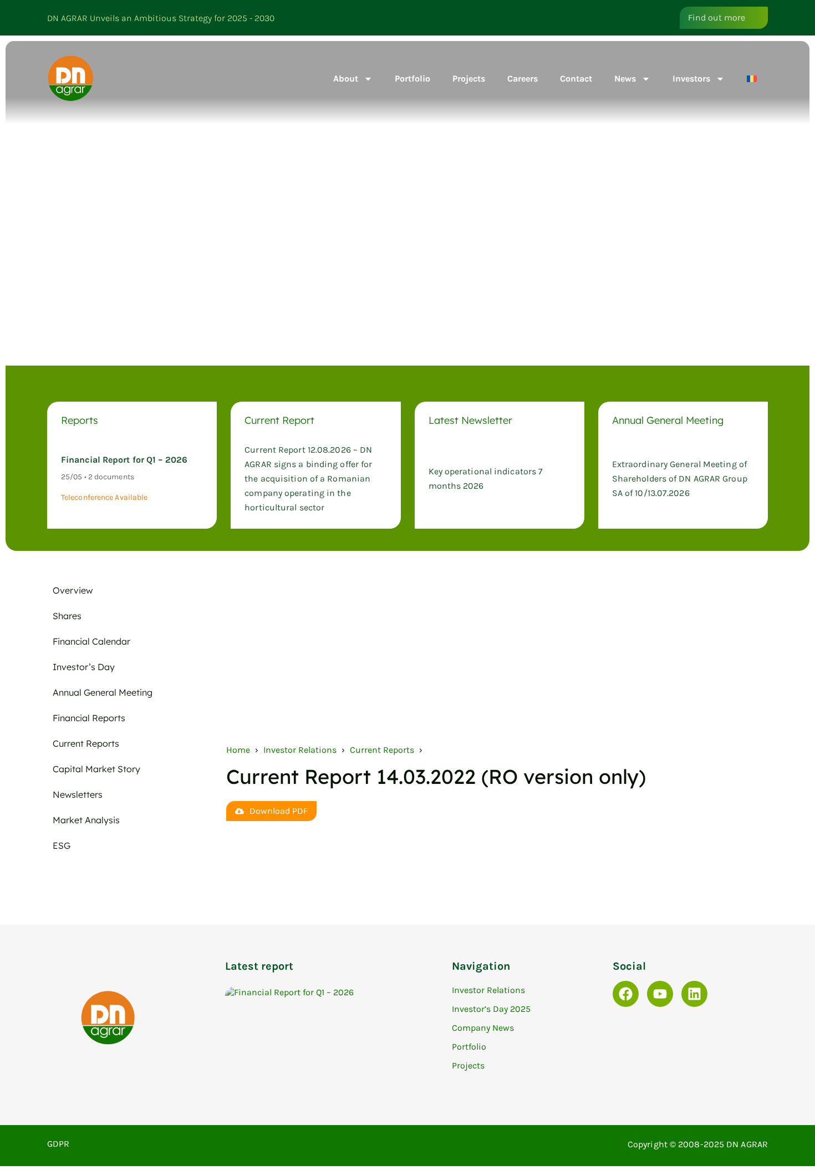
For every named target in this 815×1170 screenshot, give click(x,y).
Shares (67, 615)
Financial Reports (89, 717)
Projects (468, 78)
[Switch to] (752, 79)
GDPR (58, 1143)
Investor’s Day (84, 666)
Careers (522, 78)
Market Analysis (86, 819)
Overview (73, 590)
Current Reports (86, 743)
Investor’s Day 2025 (491, 1009)
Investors (691, 78)
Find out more (716, 17)
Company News (483, 1027)
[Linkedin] (694, 994)
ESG (61, 845)
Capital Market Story (96, 768)
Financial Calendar (91, 641)
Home (238, 749)
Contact (576, 78)
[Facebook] (626, 994)
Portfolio (412, 78)
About (345, 78)
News (625, 78)
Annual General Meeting (102, 692)
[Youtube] (660, 994)
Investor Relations (300, 749)
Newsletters (78, 794)
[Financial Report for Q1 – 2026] (333, 992)
